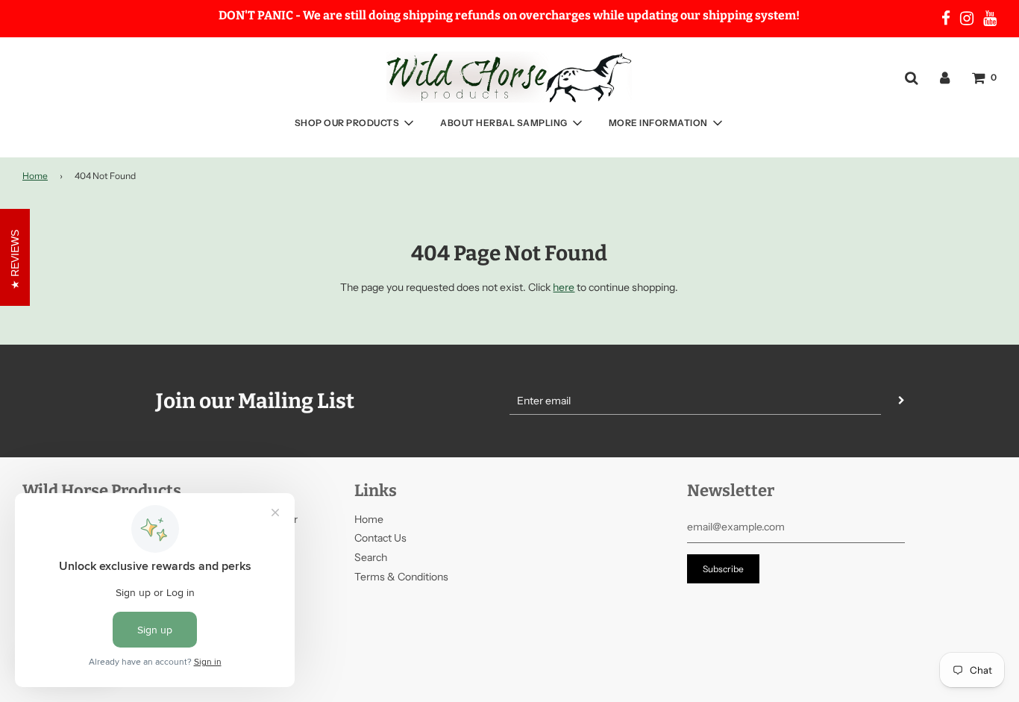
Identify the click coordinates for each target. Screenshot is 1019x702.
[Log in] (945, 77)
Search (370, 557)
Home (35, 175)
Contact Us (380, 538)
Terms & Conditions (401, 576)
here (563, 287)
